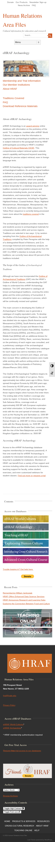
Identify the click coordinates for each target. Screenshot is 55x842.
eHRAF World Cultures (13, 724)
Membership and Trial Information (22, 80)
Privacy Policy (9, 705)
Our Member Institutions (16, 84)
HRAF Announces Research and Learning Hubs (24, 600)
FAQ (34, 5)
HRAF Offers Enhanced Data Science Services (23, 596)
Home (7, 821)
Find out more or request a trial (32, 475)
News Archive (24, 5)
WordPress (48, 840)
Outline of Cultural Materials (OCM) (18, 148)
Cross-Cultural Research (19, 826)
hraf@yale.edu (9, 695)
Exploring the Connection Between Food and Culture (26, 604)
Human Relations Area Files (22, 20)
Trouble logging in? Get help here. (18, 569)
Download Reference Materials (20, 106)
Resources (43, 821)
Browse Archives (10, 796)
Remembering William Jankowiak (17, 593)
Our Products (22, 2)
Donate (10, 2)
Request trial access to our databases (22, 751)
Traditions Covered (13, 98)
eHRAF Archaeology (12, 728)
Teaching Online (23, 830)
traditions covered (31, 214)
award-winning (32, 126)
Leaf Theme (31, 840)
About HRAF (10, 88)
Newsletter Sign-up (37, 2)
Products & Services (23, 821)
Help (36, 830)
